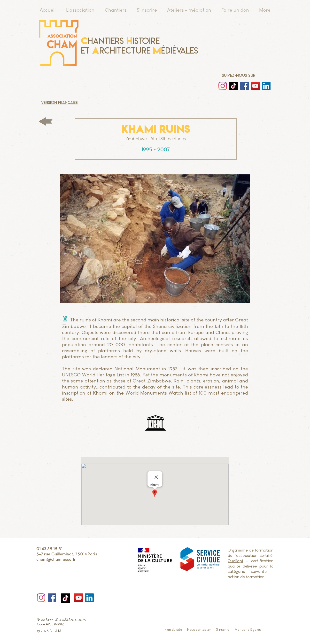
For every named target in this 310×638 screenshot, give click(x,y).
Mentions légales (248, 629)
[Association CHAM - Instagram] (244, 86)
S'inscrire (223, 629)
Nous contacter (199, 629)
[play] (263, 298)
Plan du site (173, 629)
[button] (155, 238)
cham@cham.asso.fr (56, 559)
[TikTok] (65, 598)
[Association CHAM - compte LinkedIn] (266, 86)
